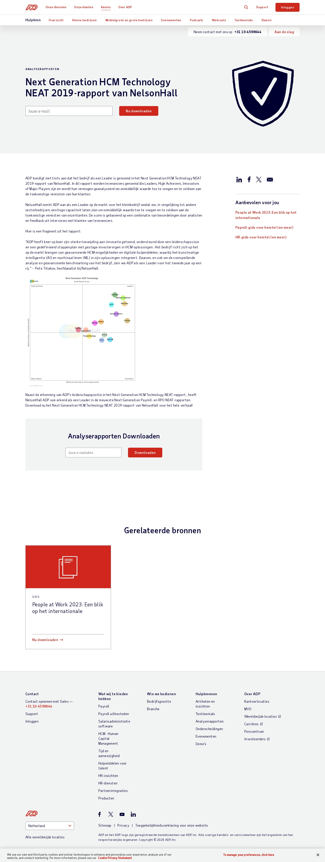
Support (262, 7)
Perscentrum (254, 731)
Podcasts (196, 20)
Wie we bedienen (161, 694)
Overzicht (56, 20)
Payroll (103, 706)
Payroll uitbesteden (113, 714)
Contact (32, 694)
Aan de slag (284, 32)
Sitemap (104, 825)
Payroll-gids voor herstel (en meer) (264, 227)
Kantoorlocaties (256, 701)
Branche (153, 709)
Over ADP (125, 7)
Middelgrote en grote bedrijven (129, 20)
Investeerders (255, 739)
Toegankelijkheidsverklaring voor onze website (171, 825)
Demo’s (266, 20)
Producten (106, 798)
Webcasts (219, 20)
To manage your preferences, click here (248, 854)
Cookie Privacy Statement (115, 858)
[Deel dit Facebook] (249, 179)
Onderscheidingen (209, 729)
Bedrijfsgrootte (159, 701)
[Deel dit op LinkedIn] (239, 179)
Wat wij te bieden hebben (113, 696)
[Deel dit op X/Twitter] (258, 179)
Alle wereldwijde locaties (45, 837)
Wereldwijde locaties (260, 716)
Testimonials (244, 20)
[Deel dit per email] (270, 179)
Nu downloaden (139, 111)
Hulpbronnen (206, 694)
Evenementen (171, 20)
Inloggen (287, 7)
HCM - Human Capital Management (108, 738)
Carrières (251, 724)
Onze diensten (56, 7)
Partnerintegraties (113, 790)
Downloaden (145, 452)
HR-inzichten (108, 775)
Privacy (123, 825)
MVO (247, 709)
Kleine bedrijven (84, 20)
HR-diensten (107, 783)
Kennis (106, 7)
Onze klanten (83, 7)
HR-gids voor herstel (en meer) (261, 237)
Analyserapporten (210, 721)
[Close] (318, 855)
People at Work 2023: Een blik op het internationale (265, 215)
